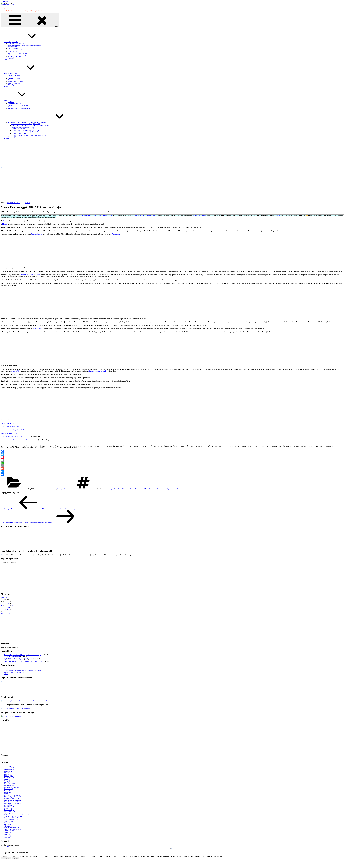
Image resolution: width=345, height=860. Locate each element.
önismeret (67, 489)
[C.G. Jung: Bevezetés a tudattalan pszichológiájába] (16, 708)
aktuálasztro (37, 489)
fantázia (7, 774)
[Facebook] (172, 451)
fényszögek (60, 489)
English (6, 138)
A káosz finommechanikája (12, 656)
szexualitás (8, 821)
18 (1, 609)
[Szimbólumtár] (27, 701)
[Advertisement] (172, 153)
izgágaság (112, 489)
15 (9, 607)
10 (12, 605)
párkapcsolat (9, 806)
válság (7, 824)
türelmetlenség (164, 489)
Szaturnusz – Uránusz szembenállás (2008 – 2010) (26, 124)
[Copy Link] (172, 465)
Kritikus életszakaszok (14, 107)
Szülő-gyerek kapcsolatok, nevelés (17, 53)
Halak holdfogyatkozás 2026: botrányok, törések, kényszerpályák (22, 655)
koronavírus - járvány (11, 787)
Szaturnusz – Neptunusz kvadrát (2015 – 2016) (25, 132)
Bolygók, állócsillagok (10, 73)
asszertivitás (9, 768)
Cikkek (6, 100)
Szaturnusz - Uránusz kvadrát (14, 816)
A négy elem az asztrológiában (16, 103)
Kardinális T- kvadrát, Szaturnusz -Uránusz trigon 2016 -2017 (29, 135)
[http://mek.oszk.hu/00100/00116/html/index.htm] (11, 716)
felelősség (8, 776)
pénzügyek (8, 808)
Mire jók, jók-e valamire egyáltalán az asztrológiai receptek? (95, 215)
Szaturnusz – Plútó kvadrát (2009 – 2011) (23, 127)
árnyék (7, 834)
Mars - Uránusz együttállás (152, 489)
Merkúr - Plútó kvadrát (12, 798)
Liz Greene (8, 790)
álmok (7, 832)
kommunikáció (9, 784)
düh (6, 772)
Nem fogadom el (5, 858)
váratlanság (178, 489)
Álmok (6, 674)
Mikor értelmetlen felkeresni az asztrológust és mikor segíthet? (25, 45)
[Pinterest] (172, 457)
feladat (54, 489)
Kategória (3, 845)
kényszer (124, 489)
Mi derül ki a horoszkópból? (16, 43)
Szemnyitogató (12, 137)
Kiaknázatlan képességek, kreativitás (18, 50)
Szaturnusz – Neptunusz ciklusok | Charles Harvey (18, 658)
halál (7, 779)
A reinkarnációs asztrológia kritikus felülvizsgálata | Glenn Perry (22, 670)
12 (3, 607)
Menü (56, 26)
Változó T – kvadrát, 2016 (19, 133)
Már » (10, 613)
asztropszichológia (46, 489)
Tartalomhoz (4, 1)
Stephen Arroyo (10, 811)
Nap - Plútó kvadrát (11, 802)
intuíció (7, 782)
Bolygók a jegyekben (14, 75)
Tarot (5, 59)
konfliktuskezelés (10, 785)
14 (7, 607)
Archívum (3, 647)
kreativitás (8, 789)
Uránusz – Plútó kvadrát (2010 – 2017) (23, 128)
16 (10, 607)
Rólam (6, 86)
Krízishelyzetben (12, 46)
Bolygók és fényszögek (14, 78)
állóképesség (9, 831)
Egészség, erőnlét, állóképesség (17, 55)
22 (9, 609)
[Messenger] (172, 471)
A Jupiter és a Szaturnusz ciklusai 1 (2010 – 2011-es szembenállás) (30, 125)
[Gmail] (172, 468)
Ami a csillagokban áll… (11, 42)
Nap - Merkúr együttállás (12, 800)
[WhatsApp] (172, 463)
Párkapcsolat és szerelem (15, 48)
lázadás (142, 489)
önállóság (8, 837)
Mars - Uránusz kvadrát (12, 795)
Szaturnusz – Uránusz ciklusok (13, 669)
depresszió (8, 771)
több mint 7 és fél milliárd (199, 215)
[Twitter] (172, 454)
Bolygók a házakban (14, 76)
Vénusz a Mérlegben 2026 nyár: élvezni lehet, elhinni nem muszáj (23, 661)
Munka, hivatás (12, 51)
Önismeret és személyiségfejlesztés (14, 672)
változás (171, 489)
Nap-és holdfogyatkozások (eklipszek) (19, 108)
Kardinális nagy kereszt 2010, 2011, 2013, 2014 (25, 130)
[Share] (172, 474)
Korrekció (11, 58)
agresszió (8, 766)
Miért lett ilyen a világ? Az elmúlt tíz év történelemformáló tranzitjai (27, 122)
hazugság (8, 781)
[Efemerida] (4, 598)
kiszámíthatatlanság (133, 489)
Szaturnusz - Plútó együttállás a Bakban (16, 814)
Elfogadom (15, 858)
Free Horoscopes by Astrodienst (10, 562)
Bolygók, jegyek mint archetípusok (18, 105)
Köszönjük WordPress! (7, 847)
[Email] (172, 460)
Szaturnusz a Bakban (11, 818)
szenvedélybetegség (11, 819)
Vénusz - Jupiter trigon (12, 827)
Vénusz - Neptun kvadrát (12, 829)
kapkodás (119, 489)
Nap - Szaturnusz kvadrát (12, 803)
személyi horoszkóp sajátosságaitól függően (144, 215)
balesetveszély (105, 489)
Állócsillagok (11, 85)
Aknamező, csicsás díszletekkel (13, 660)
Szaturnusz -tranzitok (14, 83)
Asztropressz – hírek (6, 8)
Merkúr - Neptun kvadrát (12, 797)
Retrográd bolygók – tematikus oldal (18, 81)
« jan (2, 613)
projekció (8, 805)
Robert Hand (9, 810)
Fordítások (11, 102)
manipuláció (9, 793)
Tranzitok (10, 80)
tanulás (7, 823)
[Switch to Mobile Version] (172, 849)
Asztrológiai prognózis (14, 56)
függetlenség (9, 777)
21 (7, 609)
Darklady (27, 203)
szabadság (8, 813)
